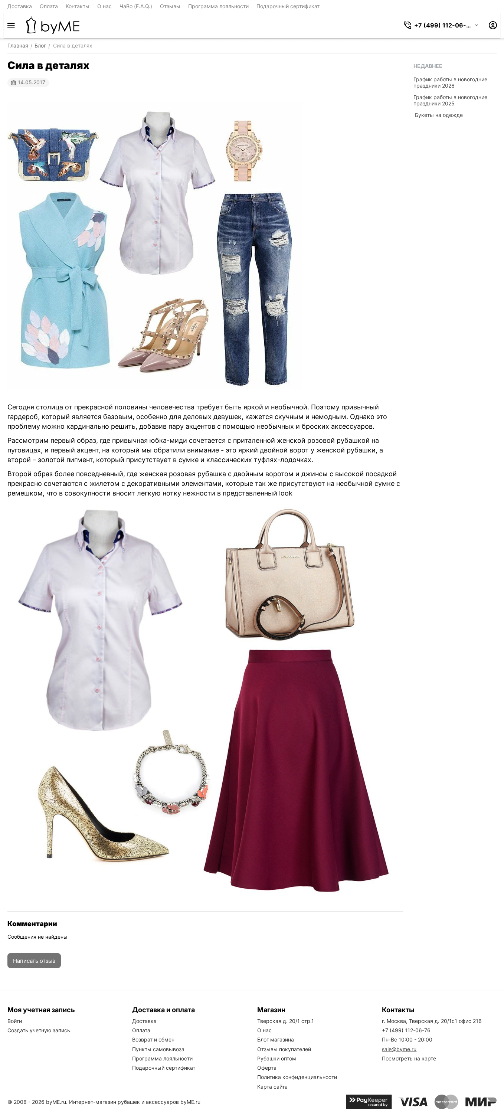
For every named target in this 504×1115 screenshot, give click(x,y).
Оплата (49, 6)
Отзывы (170, 6)
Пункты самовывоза (158, 1049)
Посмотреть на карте (409, 1058)
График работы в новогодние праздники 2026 (450, 82)
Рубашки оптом (276, 1058)
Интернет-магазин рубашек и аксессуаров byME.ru (134, 1102)
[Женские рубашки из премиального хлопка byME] (52, 25)
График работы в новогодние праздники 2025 (450, 100)
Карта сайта (272, 1086)
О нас (104, 6)
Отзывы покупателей (284, 1049)
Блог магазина (275, 1039)
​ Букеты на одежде (438, 115)
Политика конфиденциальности (297, 1077)
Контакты (77, 6)
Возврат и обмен (153, 1039)
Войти (14, 1021)
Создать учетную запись (38, 1030)
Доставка (19, 6)
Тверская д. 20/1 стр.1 (285, 1021)
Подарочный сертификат (288, 6)
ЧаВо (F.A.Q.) (136, 6)
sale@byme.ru (399, 1049)
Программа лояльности (218, 6)
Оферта (266, 1068)
